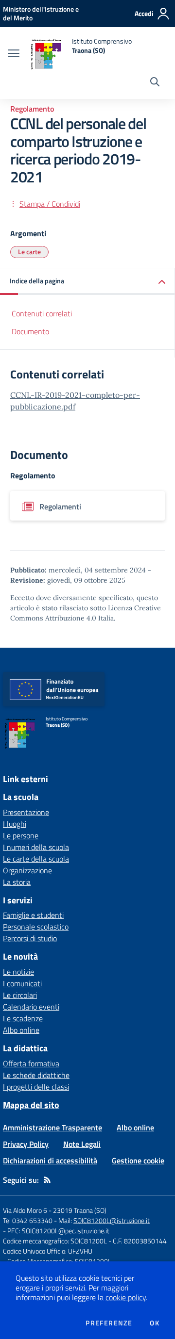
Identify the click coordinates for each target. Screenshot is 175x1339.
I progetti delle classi (36, 1087)
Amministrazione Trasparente (52, 1127)
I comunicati (22, 983)
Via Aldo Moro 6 (25, 1210)
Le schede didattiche (36, 1075)
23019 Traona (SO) (79, 1210)
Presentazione (26, 812)
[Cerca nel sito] (154, 83)
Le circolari (20, 995)
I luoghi (14, 824)
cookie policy (125, 1297)
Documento (30, 331)
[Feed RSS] (47, 1180)
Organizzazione (27, 870)
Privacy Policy (26, 1144)
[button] (87, 281)
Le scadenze (23, 1018)
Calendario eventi (31, 1006)
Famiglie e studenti (33, 915)
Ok (154, 1323)
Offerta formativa (31, 1063)
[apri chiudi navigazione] (13, 54)
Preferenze (109, 1323)
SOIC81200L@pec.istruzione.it (65, 1230)
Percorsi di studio (30, 938)
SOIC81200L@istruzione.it (111, 1220)
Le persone (20, 835)
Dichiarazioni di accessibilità (50, 1160)
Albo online (21, 1030)
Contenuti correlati (42, 313)
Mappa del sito (31, 1104)
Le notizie (18, 972)
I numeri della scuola (36, 847)
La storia (17, 882)
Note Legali (82, 1144)
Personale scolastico (36, 926)
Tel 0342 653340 (27, 1220)
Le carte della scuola (36, 859)
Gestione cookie (138, 1160)
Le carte (29, 251)
